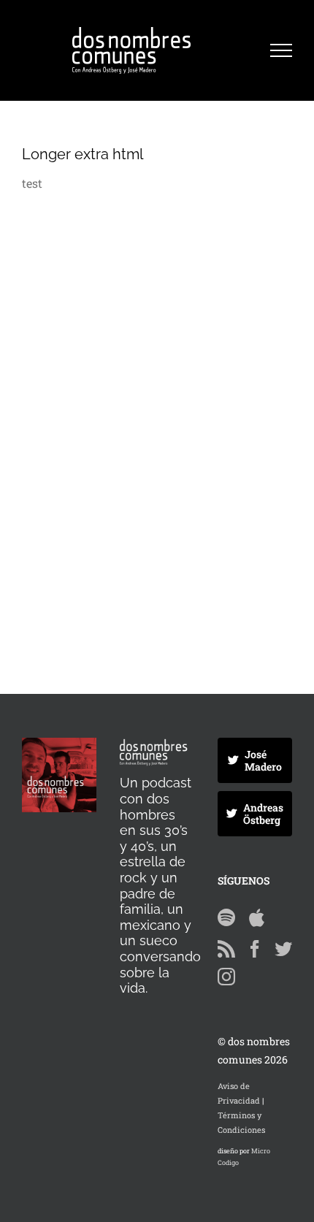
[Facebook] (255, 949)
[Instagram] (226, 976)
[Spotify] (226, 917)
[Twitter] (283, 949)
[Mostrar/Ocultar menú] (281, 50)
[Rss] (226, 949)
